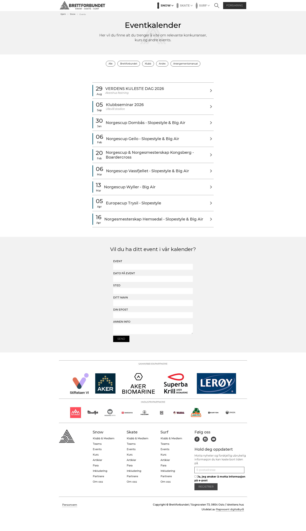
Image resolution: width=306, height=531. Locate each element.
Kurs (120, 5)
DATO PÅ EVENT (124, 273)
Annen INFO (121, 321)
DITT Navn (120, 297)
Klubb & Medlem (103, 438)
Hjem (63, 14)
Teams (97, 443)
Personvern (69, 504)
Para (96, 465)
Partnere (146, 5)
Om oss (98, 481)
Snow (72, 14)
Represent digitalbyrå (230, 509)
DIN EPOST (120, 309)
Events (108, 5)
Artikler (131, 5)
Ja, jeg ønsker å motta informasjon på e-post (219, 478)
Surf (164, 432)
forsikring (234, 5)
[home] (82, 5)
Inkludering (100, 470)
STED (116, 285)
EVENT (117, 261)
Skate (132, 432)
